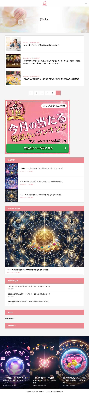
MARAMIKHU (9, 318)
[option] (15, 362)
